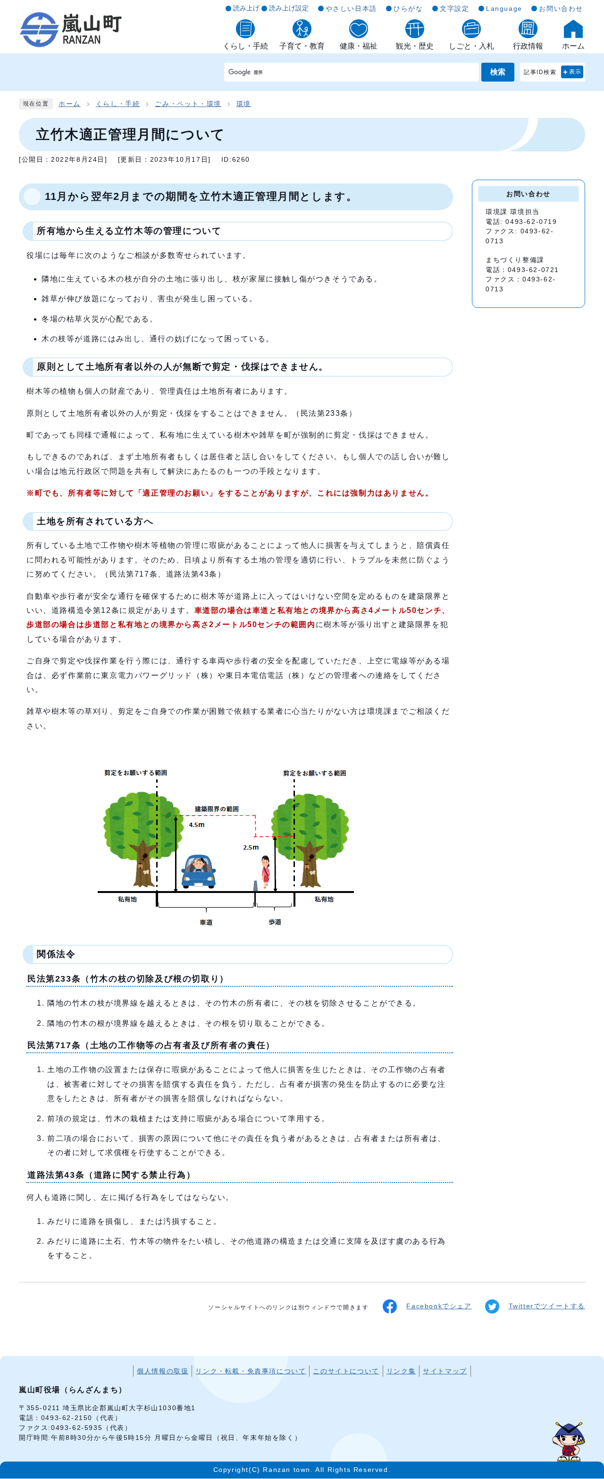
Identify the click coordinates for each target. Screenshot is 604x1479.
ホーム (70, 103)
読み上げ (246, 8)
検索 (497, 72)
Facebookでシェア (438, 1306)
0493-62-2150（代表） (81, 1417)
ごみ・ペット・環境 (188, 103)
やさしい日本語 (351, 8)
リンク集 (401, 1371)
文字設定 (454, 8)
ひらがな (408, 8)
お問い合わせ (561, 8)
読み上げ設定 (289, 8)
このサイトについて (346, 1371)
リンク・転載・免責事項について (250, 1371)
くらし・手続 (118, 103)
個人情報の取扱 (162, 1371)
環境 (243, 103)
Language (504, 8)
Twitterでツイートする (547, 1306)
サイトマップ (445, 1371)
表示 (575, 71)
